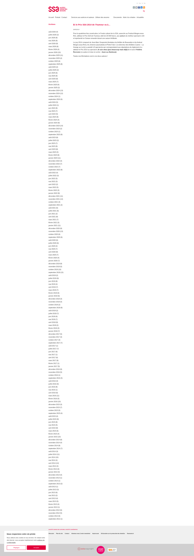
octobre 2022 (53, 167)
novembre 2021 (54, 199)
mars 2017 (52, 360)
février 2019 (52, 293)
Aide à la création (129, 17)
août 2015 (52, 416)
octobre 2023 (53, 131)
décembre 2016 (54, 369)
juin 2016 (51, 387)
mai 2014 (51, 460)
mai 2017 (51, 354)
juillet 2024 (52, 105)
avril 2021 (52, 217)
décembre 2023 (54, 126)
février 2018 (52, 328)
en (145, 3)
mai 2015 (51, 425)
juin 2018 (51, 316)
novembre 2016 (54, 372)
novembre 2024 (54, 93)
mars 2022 (52, 187)
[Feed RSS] (144, 7)
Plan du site (59, 533)
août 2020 (52, 240)
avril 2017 (52, 357)
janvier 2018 (52, 331)
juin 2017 (51, 352)
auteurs (122, 36)
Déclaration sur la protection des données (113, 533)
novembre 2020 (54, 231)
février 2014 (52, 469)
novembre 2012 (54, 513)
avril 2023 (52, 149)
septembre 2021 (54, 205)
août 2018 (52, 310)
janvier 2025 (52, 87)
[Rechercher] (144, 11)
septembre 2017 (54, 343)
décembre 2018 (54, 299)
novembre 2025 (54, 58)
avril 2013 (52, 498)
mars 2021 (52, 219)
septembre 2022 (54, 170)
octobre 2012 (53, 516)
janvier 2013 (52, 507)
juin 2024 (51, 108)
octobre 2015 (53, 410)
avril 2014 (52, 463)
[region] (26, 541)
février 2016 (52, 398)
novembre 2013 (54, 478)
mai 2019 (51, 284)
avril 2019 (52, 287)
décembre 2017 (54, 334)
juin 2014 (51, 457)
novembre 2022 (54, 164)
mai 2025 (51, 76)
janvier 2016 (52, 401)
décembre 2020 (54, 228)
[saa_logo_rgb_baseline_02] (112, 549)
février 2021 (52, 222)
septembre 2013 (54, 484)
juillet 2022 (52, 175)
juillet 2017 (52, 349)
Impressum (95, 533)
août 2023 (52, 137)
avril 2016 (52, 393)
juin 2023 (51, 143)
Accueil (51, 17)
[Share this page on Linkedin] (141, 7)
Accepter (36, 547)
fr (137, 3)
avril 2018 (52, 322)
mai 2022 (51, 181)
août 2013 (52, 486)
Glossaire (51, 533)
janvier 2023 (52, 158)
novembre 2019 (54, 266)
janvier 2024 (52, 123)
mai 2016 (51, 390)
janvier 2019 (52, 296)
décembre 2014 (54, 440)
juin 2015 (51, 422)
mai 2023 (51, 146)
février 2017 (52, 363)
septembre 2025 (54, 64)
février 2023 (52, 155)
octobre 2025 (53, 61)
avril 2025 (52, 79)
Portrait (57, 17)
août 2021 (52, 208)
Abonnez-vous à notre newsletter (80, 533)
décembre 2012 (54, 510)
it (142, 3)
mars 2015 (52, 431)
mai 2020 (51, 249)
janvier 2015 (52, 437)
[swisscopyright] (85, 549)
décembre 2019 (54, 263)
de (140, 3)
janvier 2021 (52, 225)
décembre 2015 (54, 404)
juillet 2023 (52, 140)
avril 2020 (52, 252)
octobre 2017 (53, 340)
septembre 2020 (54, 237)
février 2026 (52, 49)
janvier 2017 (52, 366)
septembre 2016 (54, 378)
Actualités (140, 17)
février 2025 (52, 84)
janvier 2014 (52, 472)
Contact (64, 17)
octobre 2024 (53, 96)
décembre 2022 (54, 161)
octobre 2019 (53, 269)
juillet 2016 (52, 384)
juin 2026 (51, 38)
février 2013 (52, 504)
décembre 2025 (54, 55)
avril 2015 (52, 428)
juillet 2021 (52, 211)
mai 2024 (51, 111)
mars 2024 (52, 117)
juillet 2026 (52, 35)
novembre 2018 (54, 302)
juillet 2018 (52, 313)
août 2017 (52, 346)
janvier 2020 (52, 261)
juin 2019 (51, 281)
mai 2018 (51, 319)
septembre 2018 (54, 308)
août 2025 (52, 67)
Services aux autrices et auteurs (82, 17)
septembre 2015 (54, 413)
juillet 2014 (52, 454)
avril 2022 (52, 184)
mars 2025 (52, 82)
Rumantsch (130, 533)
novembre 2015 (54, 407)
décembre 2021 (54, 196)
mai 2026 (51, 40)
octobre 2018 (53, 305)
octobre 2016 (53, 375)
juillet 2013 (52, 489)
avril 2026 (52, 43)
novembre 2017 (54, 337)
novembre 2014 (54, 442)
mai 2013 (51, 495)
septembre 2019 (54, 272)
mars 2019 (52, 290)
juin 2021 (51, 214)
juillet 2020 (52, 243)
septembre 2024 (54, 99)
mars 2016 (52, 396)
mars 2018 (52, 325)
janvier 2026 (52, 52)
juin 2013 (51, 492)
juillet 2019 (52, 278)
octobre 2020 (53, 234)
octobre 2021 (53, 202)
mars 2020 (52, 255)
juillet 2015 (52, 419)
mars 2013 (52, 501)
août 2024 (52, 102)
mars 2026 (52, 46)
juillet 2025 (52, 70)
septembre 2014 (54, 448)
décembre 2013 (54, 475)
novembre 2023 (54, 129)
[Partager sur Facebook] (139, 7)
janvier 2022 (52, 193)
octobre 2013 (53, 481)
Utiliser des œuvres (102, 17)
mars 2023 (52, 152)
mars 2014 (52, 466)
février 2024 (52, 120)
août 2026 (52, 32)
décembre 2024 (54, 90)
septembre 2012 (54, 519)
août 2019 (52, 275)
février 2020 (52, 258)
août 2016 (52, 381)
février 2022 (52, 190)
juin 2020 (51, 246)
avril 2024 (52, 114)
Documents (117, 17)
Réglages (16, 547)
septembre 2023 (54, 134)
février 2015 (52, 434)
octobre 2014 (53, 445)
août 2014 (52, 451)
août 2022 (52, 173)
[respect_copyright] (101, 550)
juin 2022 (51, 178)
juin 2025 (51, 73)
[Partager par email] (136, 7)
